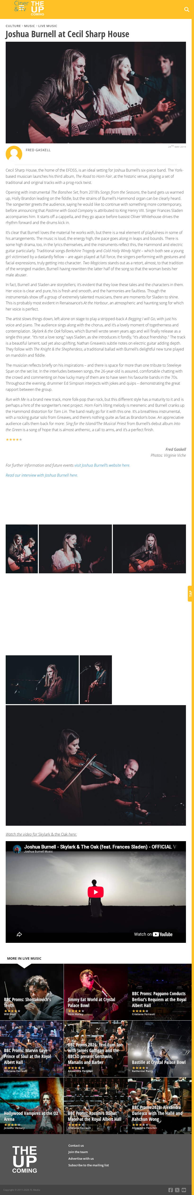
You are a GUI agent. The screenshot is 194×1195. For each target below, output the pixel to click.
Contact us (76, 1145)
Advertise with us (81, 1158)
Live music (47, 26)
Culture (13, 26)
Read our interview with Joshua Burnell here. (42, 475)
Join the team (78, 1152)
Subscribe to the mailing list (88, 1165)
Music (29, 26)
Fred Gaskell (38, 150)
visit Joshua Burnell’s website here (102, 465)
